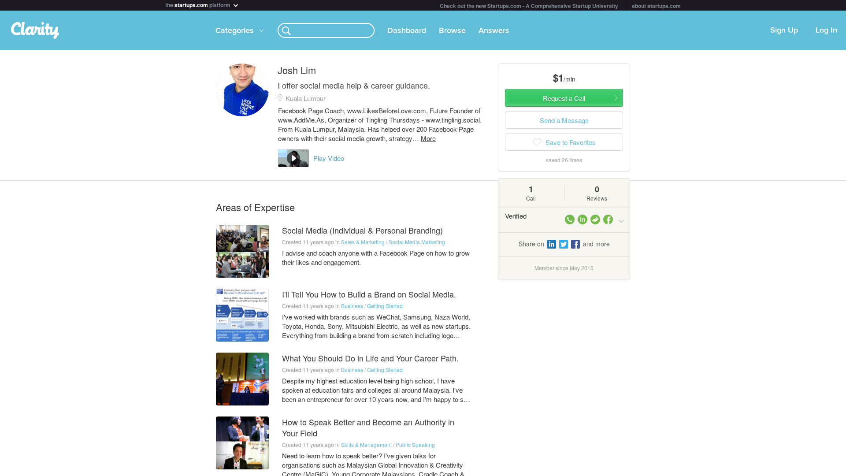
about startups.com (656, 6)
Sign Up (784, 30)
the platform (198, 4)
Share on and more (564, 243)
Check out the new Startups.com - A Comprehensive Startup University (529, 6)
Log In (826, 30)
